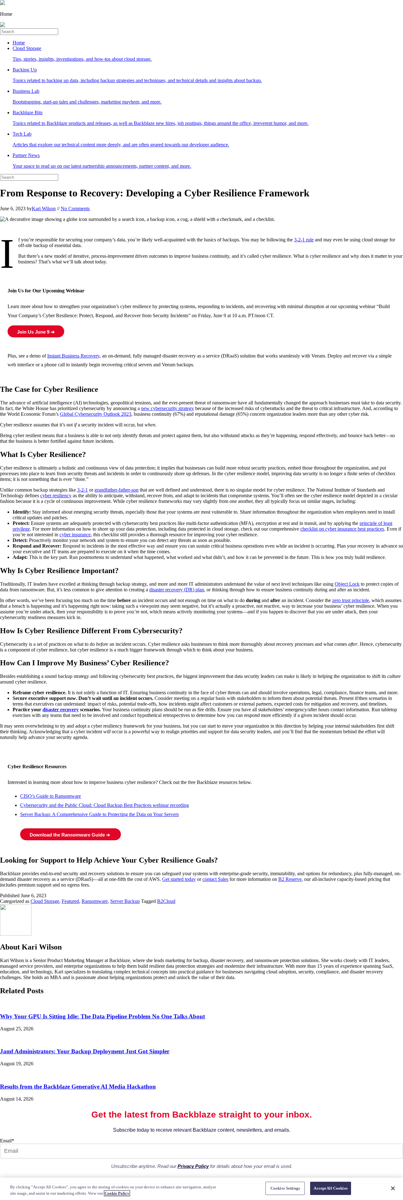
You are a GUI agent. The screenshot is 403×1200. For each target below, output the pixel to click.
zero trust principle (350, 600)
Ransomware (95, 901)
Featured (70, 901)
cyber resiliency (55, 495)
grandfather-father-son (116, 490)
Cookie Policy (117, 1193)
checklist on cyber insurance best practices (342, 529)
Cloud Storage (45, 901)
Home (19, 42)
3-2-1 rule (304, 239)
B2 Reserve (290, 879)
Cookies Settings (285, 1188)
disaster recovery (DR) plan (176, 589)
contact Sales (215, 879)
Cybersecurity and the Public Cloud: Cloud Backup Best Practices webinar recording (104, 805)
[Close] (393, 1188)
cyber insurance (75, 534)
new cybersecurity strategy (167, 408)
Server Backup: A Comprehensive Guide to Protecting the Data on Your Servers (99, 814)
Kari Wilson (44, 208)
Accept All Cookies (330, 1188)
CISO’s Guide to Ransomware (50, 796)
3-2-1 (82, 490)
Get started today (179, 879)
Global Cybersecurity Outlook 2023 (95, 414)
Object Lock (347, 584)
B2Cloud (166, 901)
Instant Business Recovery (73, 355)
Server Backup (125, 901)
